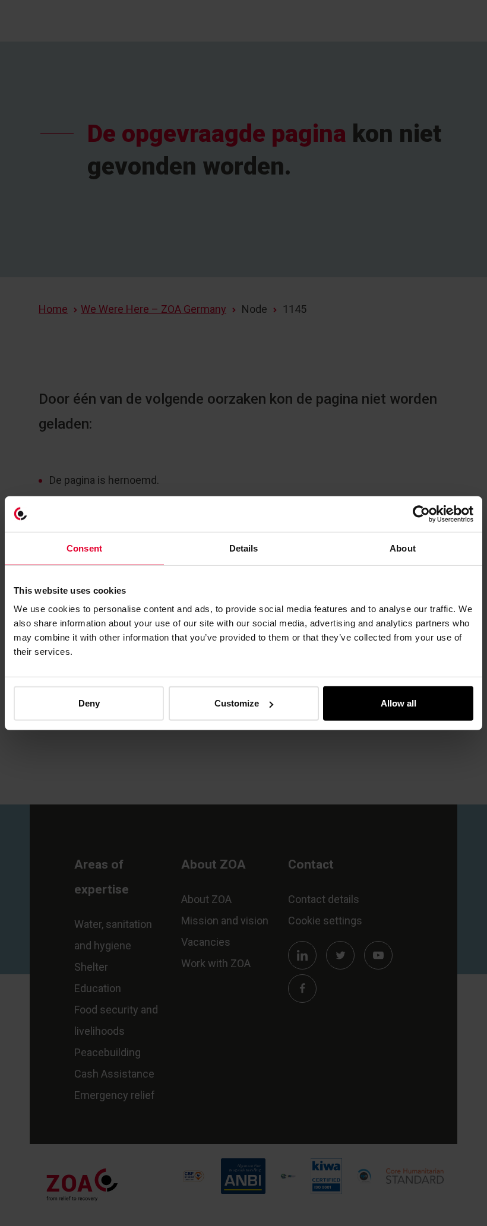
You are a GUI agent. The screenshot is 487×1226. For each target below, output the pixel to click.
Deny (89, 703)
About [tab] (403, 548)
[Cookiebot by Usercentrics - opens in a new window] (421, 513)
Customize (236, 703)
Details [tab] (243, 548)
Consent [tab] (84, 548)
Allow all (398, 703)
